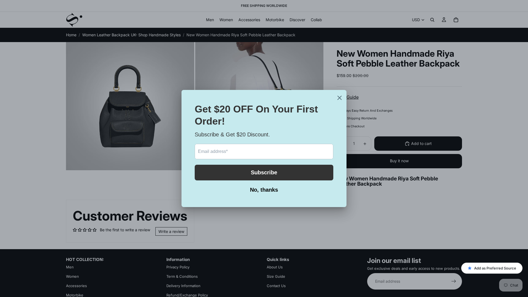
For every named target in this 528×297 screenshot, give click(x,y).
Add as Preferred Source (495, 268)
